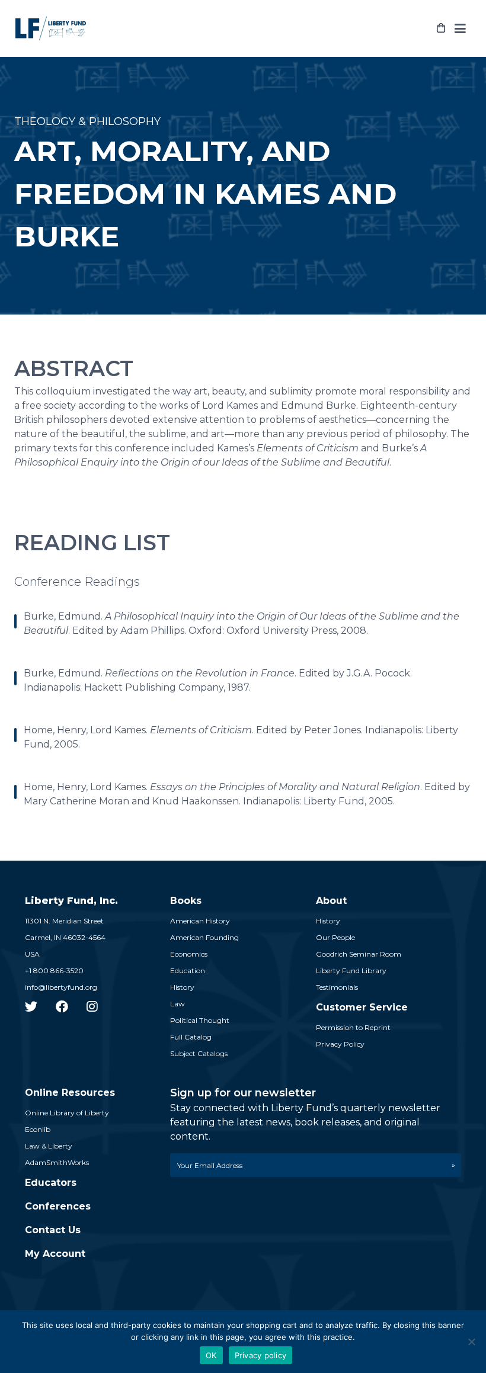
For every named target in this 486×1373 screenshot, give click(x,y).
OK (211, 1355)
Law (177, 1003)
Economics (188, 953)
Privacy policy (261, 1355)
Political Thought (199, 1020)
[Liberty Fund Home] (50, 28)
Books (186, 900)
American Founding (204, 937)
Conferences (58, 1206)
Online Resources (70, 1092)
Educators (50, 1182)
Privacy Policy (340, 1044)
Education (187, 970)
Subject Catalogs (199, 1053)
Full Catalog (191, 1036)
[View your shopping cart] (441, 28)
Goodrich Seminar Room (358, 953)
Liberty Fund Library (351, 970)
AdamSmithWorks (57, 1162)
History (182, 987)
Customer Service (362, 1007)
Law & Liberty (48, 1145)
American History (200, 920)
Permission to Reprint (353, 1027)
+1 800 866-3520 (54, 970)
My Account (55, 1253)
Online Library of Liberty (67, 1112)
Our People (335, 937)
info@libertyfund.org (61, 987)
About (331, 900)
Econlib (37, 1129)
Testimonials (337, 987)
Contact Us (53, 1230)
